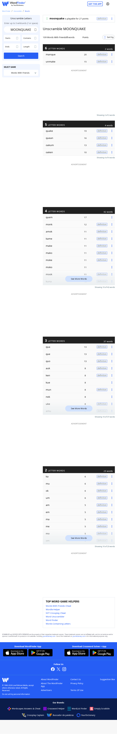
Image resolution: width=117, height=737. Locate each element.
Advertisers (46, 690)
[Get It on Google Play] (40, 653)
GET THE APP (95, 3)
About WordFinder (49, 679)
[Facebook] (53, 669)
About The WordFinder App (52, 685)
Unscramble (18, 11)
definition (102, 18)
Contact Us (75, 679)
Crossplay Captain (35, 715)
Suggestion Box (107, 679)
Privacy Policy (76, 683)
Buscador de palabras (63, 715)
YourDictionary (88, 715)
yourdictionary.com (49, 636)
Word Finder (6, 11)
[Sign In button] (107, 3)
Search (21, 55)
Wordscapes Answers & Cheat (26, 708)
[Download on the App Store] (15, 653)
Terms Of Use (76, 690)
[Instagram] (64, 669)
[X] (58, 669)
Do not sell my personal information (16, 694)
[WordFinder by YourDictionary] (14, 4)
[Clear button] (35, 29)
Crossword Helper (56, 708)
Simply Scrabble (102, 708)
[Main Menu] (113, 3)
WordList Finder (79, 708)
